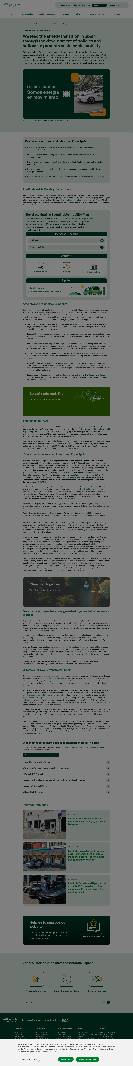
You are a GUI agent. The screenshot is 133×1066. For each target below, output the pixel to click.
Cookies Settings (29, 1059)
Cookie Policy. (61, 1052)
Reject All (66, 1059)
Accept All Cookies (87, 1059)
